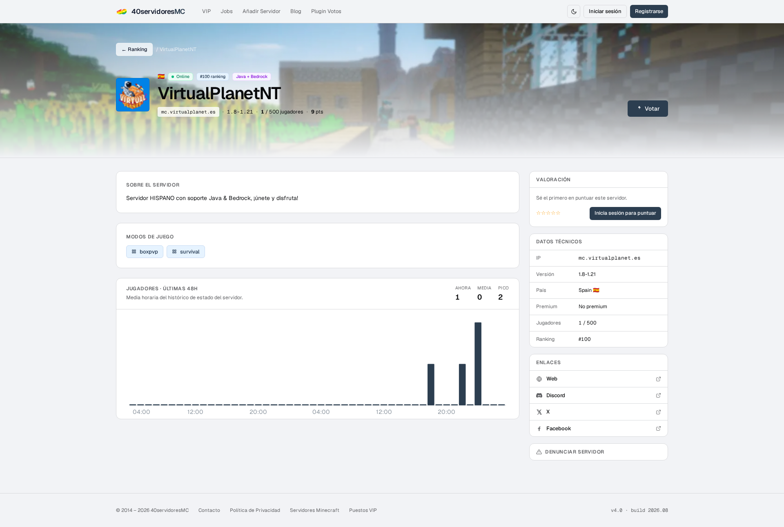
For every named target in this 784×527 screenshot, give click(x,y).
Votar (652, 108)
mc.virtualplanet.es (188, 112)
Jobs (226, 11)
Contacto (209, 510)
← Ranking (134, 49)
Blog (295, 11)
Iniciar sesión (605, 11)
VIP (206, 11)
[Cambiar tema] (573, 11)
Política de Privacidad (255, 510)
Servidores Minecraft (314, 510)
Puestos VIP (363, 510)
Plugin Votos (326, 11)
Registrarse (649, 11)
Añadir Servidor (262, 11)
